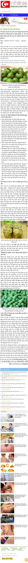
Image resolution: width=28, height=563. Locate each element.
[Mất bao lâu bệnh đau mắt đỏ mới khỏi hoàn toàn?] (7, 493)
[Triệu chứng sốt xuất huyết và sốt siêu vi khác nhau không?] (7, 421)
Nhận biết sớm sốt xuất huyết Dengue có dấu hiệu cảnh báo (21, 425)
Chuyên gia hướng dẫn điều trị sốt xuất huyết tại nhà (21, 505)
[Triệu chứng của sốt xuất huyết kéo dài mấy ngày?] (7, 535)
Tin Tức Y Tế (22, 548)
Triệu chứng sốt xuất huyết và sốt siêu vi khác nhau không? (21, 416)
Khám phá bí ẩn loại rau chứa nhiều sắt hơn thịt (13, 60)
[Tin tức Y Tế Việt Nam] (14, 8)
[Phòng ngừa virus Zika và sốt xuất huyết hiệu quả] (7, 523)
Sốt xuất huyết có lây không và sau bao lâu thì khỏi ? (21, 456)
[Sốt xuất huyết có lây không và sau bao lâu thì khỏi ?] (7, 462)
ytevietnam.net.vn (17, 363)
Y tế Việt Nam (4, 548)
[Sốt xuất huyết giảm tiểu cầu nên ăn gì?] (7, 471)
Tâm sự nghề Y (11, 550)
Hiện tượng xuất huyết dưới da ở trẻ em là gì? (20, 538)
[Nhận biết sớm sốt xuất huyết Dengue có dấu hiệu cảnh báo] (7, 431)
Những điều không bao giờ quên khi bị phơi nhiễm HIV (20, 496)
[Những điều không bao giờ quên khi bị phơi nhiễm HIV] (7, 501)
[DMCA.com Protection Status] (7, 559)
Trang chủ (3, 25)
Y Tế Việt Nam (13, 548)
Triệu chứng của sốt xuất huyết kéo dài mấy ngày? (21, 526)
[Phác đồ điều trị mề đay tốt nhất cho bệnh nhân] (7, 452)
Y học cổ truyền (15, 46)
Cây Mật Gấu (20, 550)
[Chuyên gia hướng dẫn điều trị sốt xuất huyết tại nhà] (7, 513)
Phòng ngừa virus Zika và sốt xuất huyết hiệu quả (21, 515)
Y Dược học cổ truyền (17, 549)
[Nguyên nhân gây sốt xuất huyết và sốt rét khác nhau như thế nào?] (7, 442)
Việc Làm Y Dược (5, 549)
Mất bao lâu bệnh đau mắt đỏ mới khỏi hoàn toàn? (21, 483)
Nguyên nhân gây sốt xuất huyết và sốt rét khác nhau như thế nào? (21, 435)
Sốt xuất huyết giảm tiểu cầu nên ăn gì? (21, 465)
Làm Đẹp (3, 550)
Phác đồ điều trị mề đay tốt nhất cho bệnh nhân (20, 445)
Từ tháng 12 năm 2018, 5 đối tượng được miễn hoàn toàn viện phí (21, 475)
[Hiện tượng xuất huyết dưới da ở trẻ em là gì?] (7, 543)
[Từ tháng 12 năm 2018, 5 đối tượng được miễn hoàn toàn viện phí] (7, 480)
